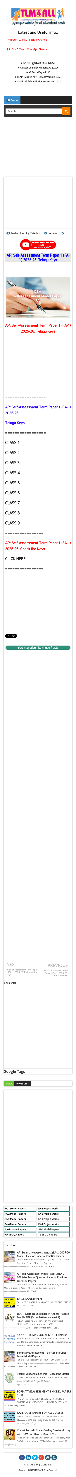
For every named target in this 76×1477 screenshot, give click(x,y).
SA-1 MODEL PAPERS (30, 1299)
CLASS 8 (12, 512)
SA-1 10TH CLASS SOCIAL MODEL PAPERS (42, 1335)
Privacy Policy (31, 1464)
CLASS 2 (12, 452)
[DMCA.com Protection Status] (17, 1083)
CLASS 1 (12, 442)
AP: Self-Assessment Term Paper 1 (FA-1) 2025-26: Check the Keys (55, 973)
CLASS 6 (12, 492)
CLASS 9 (12, 523)
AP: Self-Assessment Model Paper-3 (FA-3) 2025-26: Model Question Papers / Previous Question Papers (42, 1277)
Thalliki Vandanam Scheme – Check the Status (43, 1374)
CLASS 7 (12, 502)
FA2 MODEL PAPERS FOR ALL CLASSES (40, 1413)
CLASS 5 (12, 482)
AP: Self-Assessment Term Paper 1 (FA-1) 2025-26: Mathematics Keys (21, 972)
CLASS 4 (12, 472)
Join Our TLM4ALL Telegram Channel (28, 39)
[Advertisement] (38, 148)
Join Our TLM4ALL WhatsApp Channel (27, 49)
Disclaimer (46, 1464)
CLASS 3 (12, 462)
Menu (14, 100)
